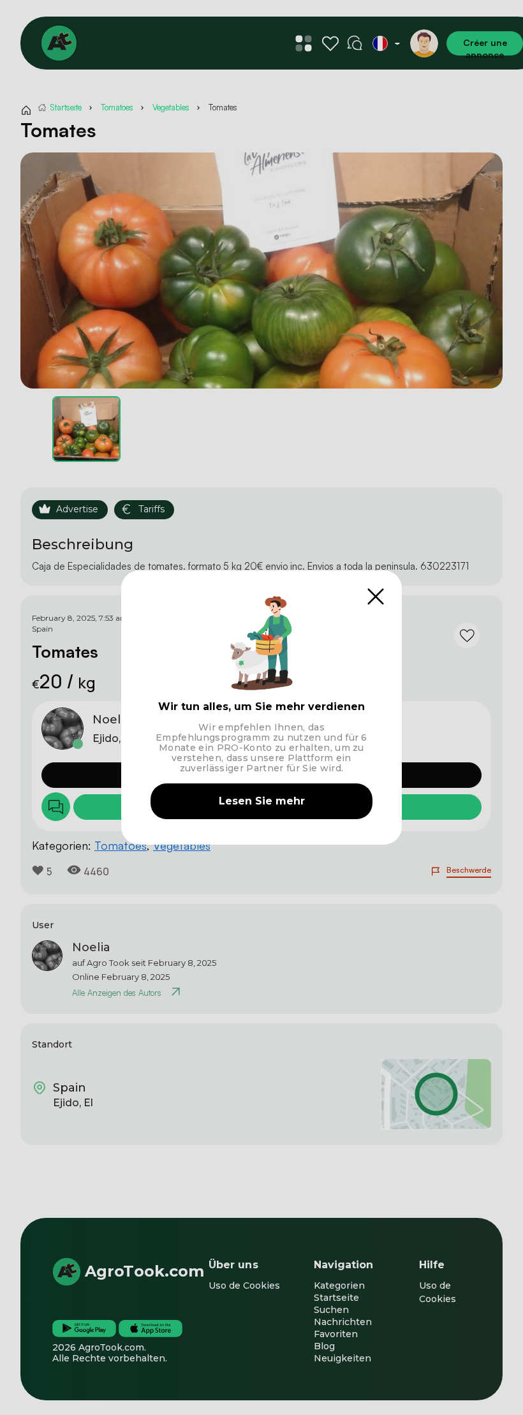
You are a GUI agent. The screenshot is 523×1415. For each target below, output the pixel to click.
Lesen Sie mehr (262, 801)
